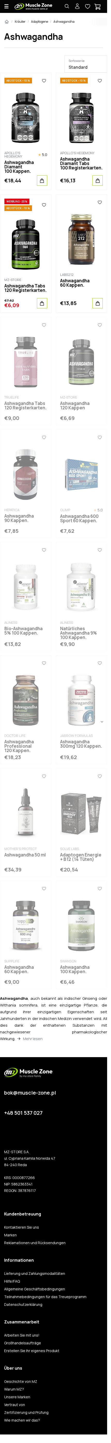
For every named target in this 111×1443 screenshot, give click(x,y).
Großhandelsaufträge (22, 1343)
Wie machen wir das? (22, 1420)
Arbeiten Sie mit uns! (21, 1335)
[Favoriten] (44, 80)
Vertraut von (14, 1405)
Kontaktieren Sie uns (21, 1227)
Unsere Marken (17, 1397)
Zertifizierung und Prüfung (26, 1412)
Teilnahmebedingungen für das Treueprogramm (45, 1297)
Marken (10, 1235)
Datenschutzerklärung (23, 1304)
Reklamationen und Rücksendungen (35, 1243)
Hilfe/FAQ (12, 1281)
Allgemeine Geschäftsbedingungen (34, 1289)
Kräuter (20, 21)
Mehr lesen (33, 1039)
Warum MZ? (14, 1389)
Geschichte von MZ (20, 1381)
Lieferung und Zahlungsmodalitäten (34, 1273)
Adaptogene (39, 21)
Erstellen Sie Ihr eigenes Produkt (31, 1351)
